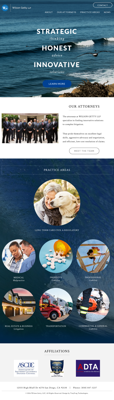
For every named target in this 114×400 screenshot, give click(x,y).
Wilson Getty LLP (16, 8)
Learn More (57, 83)
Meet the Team (84, 151)
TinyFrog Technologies (79, 393)
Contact (102, 5)
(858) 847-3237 (89, 387)
